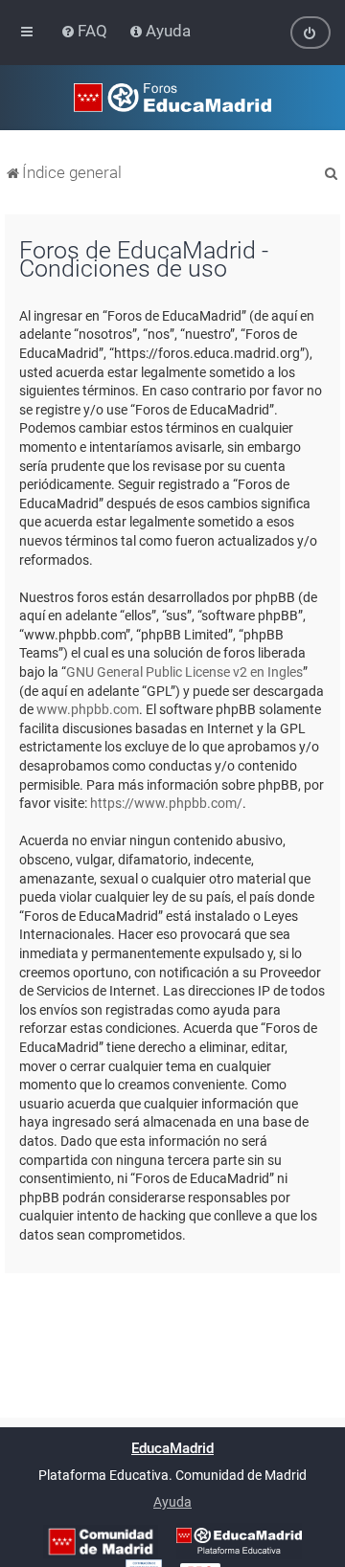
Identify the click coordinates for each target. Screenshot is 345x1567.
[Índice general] (172, 97)
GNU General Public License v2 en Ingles (184, 672)
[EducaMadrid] (239, 1541)
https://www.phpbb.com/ (166, 803)
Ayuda (172, 1502)
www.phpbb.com (87, 709)
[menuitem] (86, 30)
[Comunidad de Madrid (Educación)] (100, 1541)
